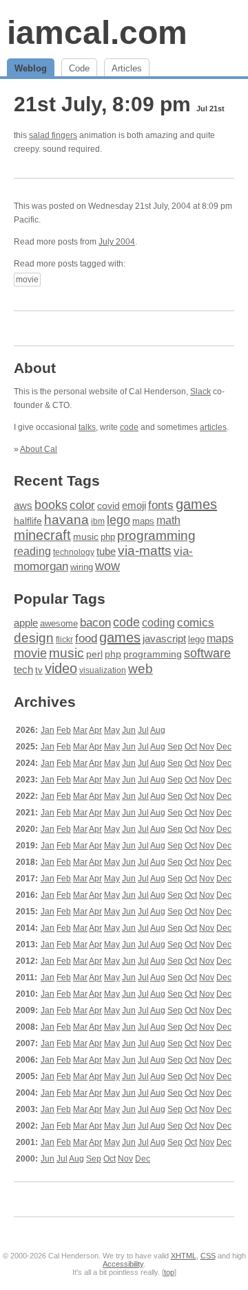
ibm (98, 521)
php (108, 537)
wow (107, 566)
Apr (95, 730)
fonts (161, 505)
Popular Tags (59, 599)
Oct (191, 746)
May (112, 730)
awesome (59, 623)
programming (156, 535)
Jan (47, 730)
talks (87, 427)
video (61, 668)
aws (23, 505)
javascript (164, 638)
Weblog (30, 68)
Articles (127, 68)
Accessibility (123, 1264)
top (169, 1272)
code (129, 427)
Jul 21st (210, 108)
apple (26, 623)
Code (79, 68)
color (82, 505)
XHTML (183, 1256)
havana (66, 519)
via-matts (145, 550)
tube (106, 551)
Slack (200, 391)
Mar (80, 730)
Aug (157, 730)
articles (213, 427)
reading (32, 551)
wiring (81, 567)
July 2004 (117, 242)
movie (27, 279)
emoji (134, 505)
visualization (102, 670)
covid (108, 506)
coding (158, 623)
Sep (175, 746)
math (168, 520)
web (140, 668)
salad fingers (53, 135)
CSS (208, 1256)
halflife (28, 520)
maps (143, 521)
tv (39, 670)
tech (23, 669)
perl (94, 653)
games (196, 504)
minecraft (42, 535)
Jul (143, 730)
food (86, 638)
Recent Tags (57, 480)
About (35, 368)
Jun (129, 730)
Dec (223, 746)
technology (73, 552)
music (86, 536)
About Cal (38, 449)
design (34, 638)
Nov (206, 746)
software (207, 653)
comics (195, 622)
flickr (64, 639)
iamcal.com (97, 32)
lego (118, 520)
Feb (63, 730)
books (51, 504)
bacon (95, 622)
